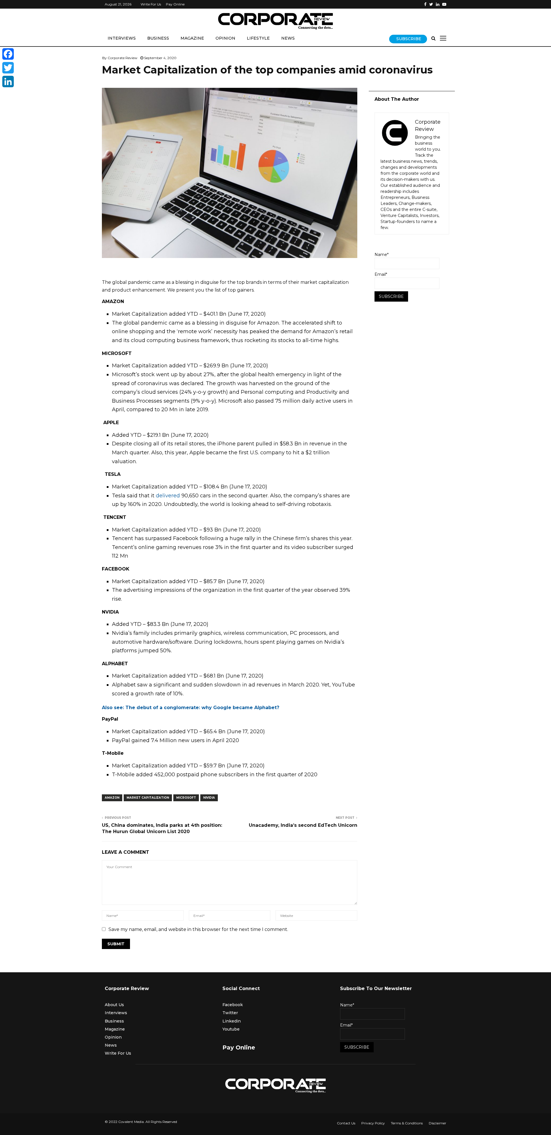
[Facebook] (425, 4)
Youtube (231, 1029)
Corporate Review (122, 58)
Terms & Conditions (407, 1123)
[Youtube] (444, 4)
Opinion (225, 38)
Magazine (192, 38)
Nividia (209, 798)
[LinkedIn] (8, 81)
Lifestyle (258, 38)
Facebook (232, 1004)
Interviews (122, 38)
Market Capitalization (148, 798)
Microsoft (186, 798)
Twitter (230, 1012)
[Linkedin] (437, 4)
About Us (114, 1004)
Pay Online (175, 4)
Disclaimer (437, 1123)
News (288, 38)
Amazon (112, 798)
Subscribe (408, 38)
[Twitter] (431, 4)
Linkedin (231, 1021)
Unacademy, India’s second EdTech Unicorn (303, 825)
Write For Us (151, 4)
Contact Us (346, 1123)
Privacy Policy (373, 1123)
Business (158, 38)
